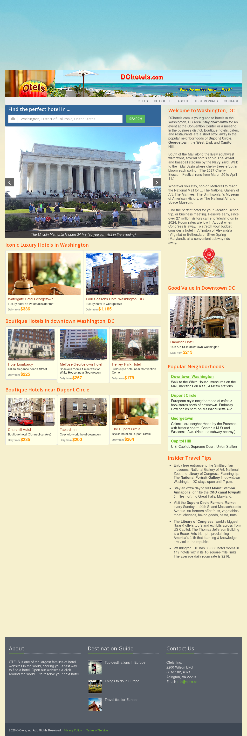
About (183, 101)
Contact (231, 101)
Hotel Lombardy (20, 364)
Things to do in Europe (122, 680)
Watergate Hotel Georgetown (30, 298)
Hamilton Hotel (181, 341)
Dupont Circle (183, 395)
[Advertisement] (123, 34)
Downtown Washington (192, 376)
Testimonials (206, 101)
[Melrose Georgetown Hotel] (83, 343)
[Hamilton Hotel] (204, 318)
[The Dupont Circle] (135, 409)
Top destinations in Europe (125, 662)
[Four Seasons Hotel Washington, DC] (122, 273)
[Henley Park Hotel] (135, 343)
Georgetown (182, 418)
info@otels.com (188, 681)
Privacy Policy (72, 730)
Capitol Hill (181, 441)
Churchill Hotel (19, 429)
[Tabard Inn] (83, 410)
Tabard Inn (68, 429)
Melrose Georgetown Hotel (81, 364)
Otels (143, 101)
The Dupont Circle (126, 428)
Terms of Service (97, 730)
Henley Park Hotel (126, 364)
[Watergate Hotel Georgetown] (44, 273)
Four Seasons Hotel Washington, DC (115, 298)
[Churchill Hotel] (31, 410)
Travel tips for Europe (121, 699)
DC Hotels (163, 101)
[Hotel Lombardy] (31, 343)
